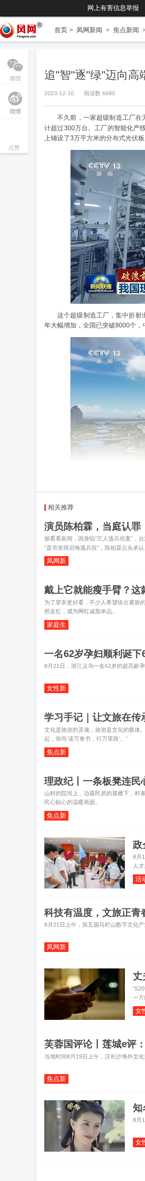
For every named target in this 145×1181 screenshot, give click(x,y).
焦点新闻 (126, 30)
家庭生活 (56, 625)
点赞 (14, 136)
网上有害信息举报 (113, 7)
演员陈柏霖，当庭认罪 (92, 526)
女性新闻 (56, 689)
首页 (60, 30)
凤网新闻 (89, 30)
